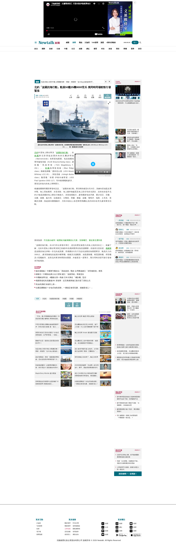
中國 (65, 49)
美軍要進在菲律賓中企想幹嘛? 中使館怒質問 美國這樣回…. (47, 383)
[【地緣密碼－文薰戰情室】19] (120, 19)
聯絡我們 (67, 526)
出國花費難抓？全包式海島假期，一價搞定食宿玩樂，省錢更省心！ (86, 383)
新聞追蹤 (39, 534)
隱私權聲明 (76, 529)
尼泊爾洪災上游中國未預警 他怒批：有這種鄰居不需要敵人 (86, 342)
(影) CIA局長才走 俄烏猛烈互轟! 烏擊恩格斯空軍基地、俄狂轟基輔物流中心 (86, 375)
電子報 (38, 531)
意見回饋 (67, 531)
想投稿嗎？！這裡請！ (128, 474)
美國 (47, 168)
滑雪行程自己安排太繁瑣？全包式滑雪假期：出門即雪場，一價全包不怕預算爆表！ (47, 334)
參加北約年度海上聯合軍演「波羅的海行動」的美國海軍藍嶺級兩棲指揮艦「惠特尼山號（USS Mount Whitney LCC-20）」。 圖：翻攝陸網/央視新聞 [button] (73, 146)
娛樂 (80, 49)
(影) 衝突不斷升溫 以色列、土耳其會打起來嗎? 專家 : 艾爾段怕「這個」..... (87, 350)
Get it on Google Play (122, 535)
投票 (37, 529)
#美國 (71, 298)
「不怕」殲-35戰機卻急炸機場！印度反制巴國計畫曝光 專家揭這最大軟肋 (47, 317)
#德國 (64, 298)
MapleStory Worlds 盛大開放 (45, 373)
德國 (36, 156)
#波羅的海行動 (54, 298)
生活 (73, 49)
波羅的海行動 (62, 153)
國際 (43, 49)
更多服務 (72, 520)
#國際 (37, 298)
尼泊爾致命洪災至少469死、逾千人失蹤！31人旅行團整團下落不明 (86, 326)
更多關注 (121, 520)
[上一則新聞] (105, 81)
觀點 (80, 42)
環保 (117, 49)
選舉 (132, 49)
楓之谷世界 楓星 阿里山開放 (84, 316)
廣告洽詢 (76, 534)
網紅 (88, 49)
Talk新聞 (95, 42)
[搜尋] (140, 42)
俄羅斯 (108, 248)
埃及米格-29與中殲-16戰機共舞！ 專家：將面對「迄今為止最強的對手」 (47, 350)
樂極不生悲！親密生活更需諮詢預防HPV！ (47, 342)
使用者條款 (76, 526)
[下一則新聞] (109, 81)
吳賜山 (41, 95)
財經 (51, 49)
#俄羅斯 (79, 298)
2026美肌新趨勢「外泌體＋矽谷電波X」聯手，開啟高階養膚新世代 (87, 366)
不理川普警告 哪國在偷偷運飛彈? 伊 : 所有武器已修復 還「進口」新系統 (47, 326)
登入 (135, 42)
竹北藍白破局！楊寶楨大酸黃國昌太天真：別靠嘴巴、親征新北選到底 (73, 240)
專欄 (125, 49)
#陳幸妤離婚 (111, 42)
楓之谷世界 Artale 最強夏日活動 (86, 332)
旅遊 (110, 49)
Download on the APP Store (136, 535)
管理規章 (76, 531)
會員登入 (67, 534)
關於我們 (67, 523)
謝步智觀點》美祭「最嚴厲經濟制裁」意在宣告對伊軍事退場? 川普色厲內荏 (47, 358)
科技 (102, 49)
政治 (36, 49)
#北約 (44, 298)
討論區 (87, 42)
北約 (36, 153)
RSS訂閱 (76, 523)
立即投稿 (67, 529)
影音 (140, 49)
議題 (102, 42)
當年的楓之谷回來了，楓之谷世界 (86, 357)
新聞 (74, 42)
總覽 (67, 42)
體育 (95, 49)
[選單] (35, 42)
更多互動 (39, 520)
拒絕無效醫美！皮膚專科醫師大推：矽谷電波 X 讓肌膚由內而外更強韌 (47, 366)
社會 (58, 49)
